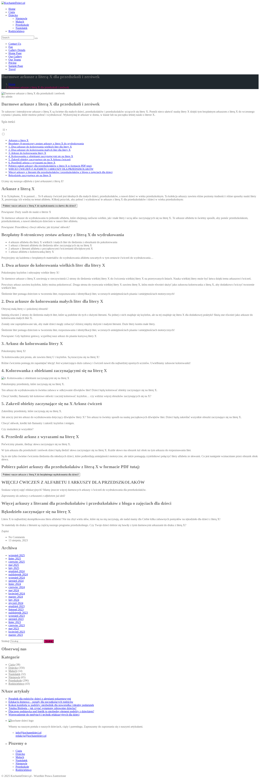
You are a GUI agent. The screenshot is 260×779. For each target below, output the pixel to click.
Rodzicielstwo (16, 31)
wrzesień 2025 (16, 555)
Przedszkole (22, 24)
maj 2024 (13, 590)
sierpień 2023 (16, 618)
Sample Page (15, 66)
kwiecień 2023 (16, 631)
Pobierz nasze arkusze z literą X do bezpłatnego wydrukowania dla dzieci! (41, 474)
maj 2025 (13, 564)
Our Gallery (15, 56)
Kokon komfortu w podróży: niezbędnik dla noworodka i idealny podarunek (51, 705)
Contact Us (14, 43)
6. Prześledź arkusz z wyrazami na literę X (31, 162)
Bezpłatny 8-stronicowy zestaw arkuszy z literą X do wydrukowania (46, 143)
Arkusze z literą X (18, 140)
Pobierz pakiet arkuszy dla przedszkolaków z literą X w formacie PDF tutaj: (50, 165)
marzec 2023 (15, 634)
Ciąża (11, 12)
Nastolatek (21, 28)
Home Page (15, 53)
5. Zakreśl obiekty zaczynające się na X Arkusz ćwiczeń (39, 159)
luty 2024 (13, 599)
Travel (12, 69)
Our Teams (14, 59)
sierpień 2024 (16, 580)
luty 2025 (13, 568)
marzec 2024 (15, 596)
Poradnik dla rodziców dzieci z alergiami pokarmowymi (39, 698)
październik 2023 (18, 612)
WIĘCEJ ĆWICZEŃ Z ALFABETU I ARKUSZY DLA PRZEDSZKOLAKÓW (50, 168)
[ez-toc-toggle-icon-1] (130, 131)
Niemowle (21, 18)
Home (11, 8)
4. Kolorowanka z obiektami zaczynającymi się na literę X (40, 156)
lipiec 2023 (14, 622)
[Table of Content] (130, 129)
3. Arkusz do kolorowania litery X (27, 152)
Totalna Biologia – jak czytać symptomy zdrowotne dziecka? (42, 708)
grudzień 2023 (16, 606)
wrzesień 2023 (16, 615)
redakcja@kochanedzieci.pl (31, 735)
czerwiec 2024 (16, 587)
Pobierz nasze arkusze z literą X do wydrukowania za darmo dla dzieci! (39, 205)
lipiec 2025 (14, 558)
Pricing (12, 62)
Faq (10, 46)
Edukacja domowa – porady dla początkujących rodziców (40, 701)
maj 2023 (13, 628)
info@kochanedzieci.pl (28, 732)
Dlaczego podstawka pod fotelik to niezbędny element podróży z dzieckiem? (51, 711)
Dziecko (13, 15)
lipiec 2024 (14, 583)
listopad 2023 (16, 609)
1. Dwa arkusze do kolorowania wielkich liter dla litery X (40, 146)
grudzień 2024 (16, 571)
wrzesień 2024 (16, 577)
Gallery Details (16, 50)
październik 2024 (18, 574)
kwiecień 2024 (16, 593)
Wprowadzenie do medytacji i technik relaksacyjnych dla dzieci (43, 714)
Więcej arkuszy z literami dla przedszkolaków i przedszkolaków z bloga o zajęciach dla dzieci (60, 172)
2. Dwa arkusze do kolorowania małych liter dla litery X (39, 149)
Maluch (20, 21)
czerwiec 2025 (16, 561)
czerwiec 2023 (16, 625)
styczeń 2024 (15, 603)
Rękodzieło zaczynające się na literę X (29, 175)
